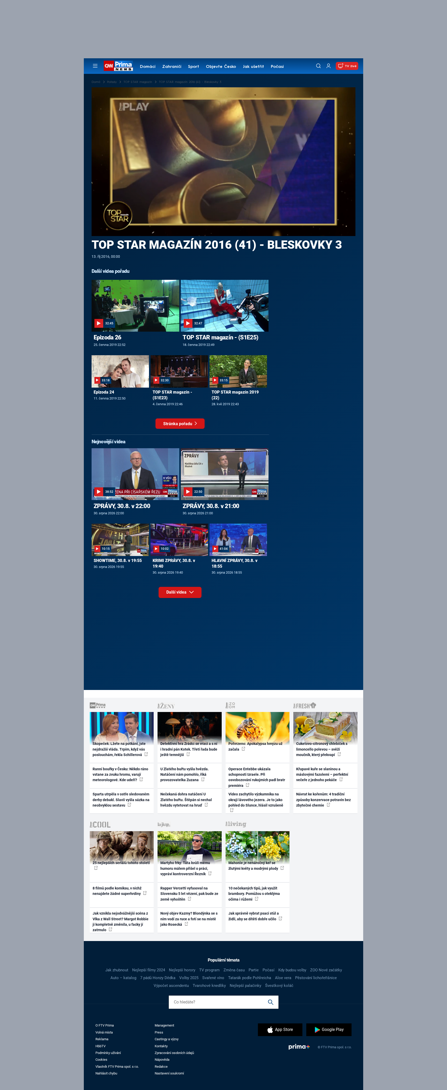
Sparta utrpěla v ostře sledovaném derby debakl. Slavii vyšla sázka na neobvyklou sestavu (121, 799)
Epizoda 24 (104, 392)
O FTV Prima (104, 1025)
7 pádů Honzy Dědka (157, 977)
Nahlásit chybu (106, 1073)
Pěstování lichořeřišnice (316, 977)
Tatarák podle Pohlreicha (249, 977)
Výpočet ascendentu (171, 985)
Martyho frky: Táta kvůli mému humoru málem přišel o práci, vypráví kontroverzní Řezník (185, 868)
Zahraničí (171, 67)
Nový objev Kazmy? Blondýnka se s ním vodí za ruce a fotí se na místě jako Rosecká (189, 919)
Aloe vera (283, 977)
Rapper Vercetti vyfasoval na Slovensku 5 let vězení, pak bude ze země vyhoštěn (189, 893)
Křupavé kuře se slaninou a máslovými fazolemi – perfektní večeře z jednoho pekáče (322, 774)
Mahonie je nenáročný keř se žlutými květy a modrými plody (253, 865)
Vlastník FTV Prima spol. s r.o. (117, 1066)
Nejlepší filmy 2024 (148, 970)
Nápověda (162, 1059)
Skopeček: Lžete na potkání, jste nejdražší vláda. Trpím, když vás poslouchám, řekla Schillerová (119, 749)
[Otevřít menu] (95, 65)
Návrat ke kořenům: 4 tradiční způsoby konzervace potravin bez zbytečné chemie (323, 799)
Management (164, 1025)
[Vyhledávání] (318, 66)
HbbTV (100, 1046)
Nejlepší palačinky (245, 985)
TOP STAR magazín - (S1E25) (220, 337)
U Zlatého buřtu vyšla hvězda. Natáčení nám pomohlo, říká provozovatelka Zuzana (184, 774)
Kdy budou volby (292, 970)
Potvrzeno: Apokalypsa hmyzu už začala (255, 746)
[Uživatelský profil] (328, 66)
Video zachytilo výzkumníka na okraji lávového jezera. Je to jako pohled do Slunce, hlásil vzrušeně (255, 799)
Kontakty (161, 1046)
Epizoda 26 (107, 337)
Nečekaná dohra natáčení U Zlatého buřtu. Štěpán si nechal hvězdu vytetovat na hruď (186, 799)
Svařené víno (213, 977)
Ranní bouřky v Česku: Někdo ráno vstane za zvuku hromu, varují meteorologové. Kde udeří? (120, 774)
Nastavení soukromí (169, 1073)
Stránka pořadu (178, 423)
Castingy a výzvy (166, 1039)
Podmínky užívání (108, 1053)
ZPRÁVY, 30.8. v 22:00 (122, 506)
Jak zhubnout (116, 970)
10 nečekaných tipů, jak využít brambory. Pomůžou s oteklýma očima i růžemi (254, 893)
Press (159, 1032)
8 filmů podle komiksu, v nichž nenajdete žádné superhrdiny (117, 891)
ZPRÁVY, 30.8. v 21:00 (211, 506)
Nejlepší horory (182, 970)
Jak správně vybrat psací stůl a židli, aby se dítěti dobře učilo (253, 916)
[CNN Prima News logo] (118, 66)
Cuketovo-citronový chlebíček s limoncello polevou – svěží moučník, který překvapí (321, 749)
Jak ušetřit (253, 67)
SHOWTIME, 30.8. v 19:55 (118, 560)
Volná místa (104, 1032)
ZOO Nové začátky (326, 970)
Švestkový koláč (279, 985)
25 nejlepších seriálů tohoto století (121, 863)
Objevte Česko (221, 67)
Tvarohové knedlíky (209, 985)
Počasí (277, 67)
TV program (209, 970)
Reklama (101, 1039)
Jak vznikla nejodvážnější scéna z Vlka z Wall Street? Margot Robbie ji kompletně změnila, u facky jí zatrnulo (120, 921)
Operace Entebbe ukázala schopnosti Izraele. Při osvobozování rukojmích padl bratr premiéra (256, 777)
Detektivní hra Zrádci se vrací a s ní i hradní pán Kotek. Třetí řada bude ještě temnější (188, 749)
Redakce (161, 1066)
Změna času (234, 970)
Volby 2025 (188, 977)
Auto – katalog (123, 977)
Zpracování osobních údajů (174, 1053)
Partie (254, 970)
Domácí (147, 67)
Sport (193, 67)
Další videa (177, 592)
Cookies (101, 1059)
